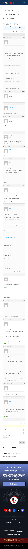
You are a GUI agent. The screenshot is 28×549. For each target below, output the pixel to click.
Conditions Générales (8, 530)
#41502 (23, 383)
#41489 (23, 37)
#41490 (23, 91)
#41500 (23, 319)
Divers (21, 23)
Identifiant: (5, 429)
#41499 (23, 300)
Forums (7, 23)
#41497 (23, 204)
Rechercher (22, 442)
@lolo (5, 295)
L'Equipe (19, 527)
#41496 (23, 185)
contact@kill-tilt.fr (15, 534)
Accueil (4, 23)
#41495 (23, 158)
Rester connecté (7, 435)
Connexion (6, 437)
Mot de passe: (6, 432)
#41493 (23, 132)
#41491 (23, 103)
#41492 (23, 116)
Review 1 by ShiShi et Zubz (9, 61)
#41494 (23, 146)
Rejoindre (14, 484)
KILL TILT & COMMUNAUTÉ (14, 23)
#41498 (23, 274)
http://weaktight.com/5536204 (9, 237)
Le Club (8, 527)
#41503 (23, 397)
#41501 (23, 346)
